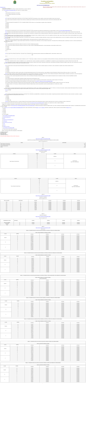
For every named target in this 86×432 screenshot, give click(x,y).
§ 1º (5, 53)
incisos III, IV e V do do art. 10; (8, 119)
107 (38, 81)
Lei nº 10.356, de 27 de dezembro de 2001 (9, 10)
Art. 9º (6, 39)
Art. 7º (6, 37)
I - (5, 22)
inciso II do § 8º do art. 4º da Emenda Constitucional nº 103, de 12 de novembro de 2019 (22, 105)
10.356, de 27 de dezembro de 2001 (45, 227)
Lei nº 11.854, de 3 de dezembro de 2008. (8, 127)
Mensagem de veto (2, 7)
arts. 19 (5, 122)
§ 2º (5, 18)
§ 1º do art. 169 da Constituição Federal (65, 30)
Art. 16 (6, 73)
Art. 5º (6, 33)
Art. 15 (6, 62)
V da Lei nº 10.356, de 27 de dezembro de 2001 (16, 107)
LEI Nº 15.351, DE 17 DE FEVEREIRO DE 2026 (43, 5)
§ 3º (5, 30)
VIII (8, 126)
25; (11, 122)
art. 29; (4, 123)
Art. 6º (6, 35)
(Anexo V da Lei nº (38, 227)
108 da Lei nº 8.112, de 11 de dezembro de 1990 (46, 81)
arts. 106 (37, 81)
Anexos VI (4, 126)
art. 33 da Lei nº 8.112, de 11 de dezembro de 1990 (37, 102)
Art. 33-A (6, 101)
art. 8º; (4, 118)
